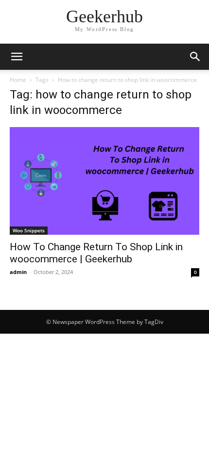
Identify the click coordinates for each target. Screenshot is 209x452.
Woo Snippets (29, 230)
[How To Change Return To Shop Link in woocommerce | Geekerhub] (104, 181)
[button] (16, 57)
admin (18, 271)
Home (18, 80)
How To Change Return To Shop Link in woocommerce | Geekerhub (96, 253)
